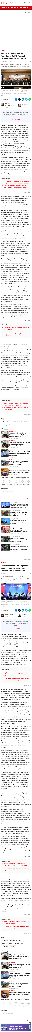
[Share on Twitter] (19, 99)
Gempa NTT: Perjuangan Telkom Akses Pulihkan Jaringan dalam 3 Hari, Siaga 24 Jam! (15, 673)
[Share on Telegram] (26, 99)
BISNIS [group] (16, 7)
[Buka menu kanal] (30, 8)
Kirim (27, 498)
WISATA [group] (10, 7)
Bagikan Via (4, 99)
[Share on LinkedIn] (23, 99)
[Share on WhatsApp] (29, 99)
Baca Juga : (6, 178)
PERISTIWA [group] (4, 7)
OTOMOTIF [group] (22, 7)
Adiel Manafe (9, 614)
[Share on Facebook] (16, 99)
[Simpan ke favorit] (30, 62)
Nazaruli (24, 614)
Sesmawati (25, 104)
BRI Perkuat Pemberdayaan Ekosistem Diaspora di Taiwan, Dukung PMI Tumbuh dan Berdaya (15, 333)
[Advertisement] (16, 29)
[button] (30, 1023)
